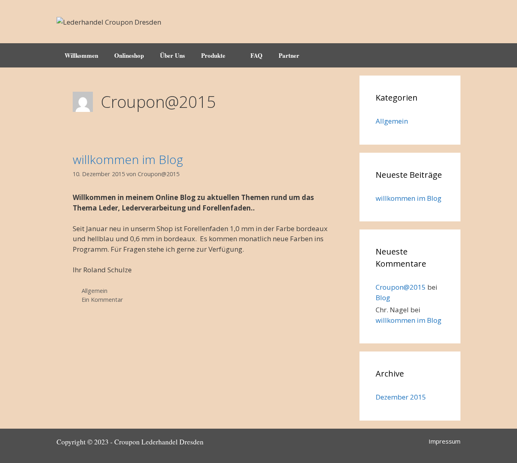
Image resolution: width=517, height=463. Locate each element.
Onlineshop (129, 55)
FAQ (256, 55)
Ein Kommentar (102, 299)
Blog (383, 297)
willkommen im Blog (128, 159)
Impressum (444, 441)
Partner (289, 55)
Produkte (213, 55)
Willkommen (81, 55)
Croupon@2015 (401, 287)
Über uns (172, 55)
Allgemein (94, 291)
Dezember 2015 (401, 397)
